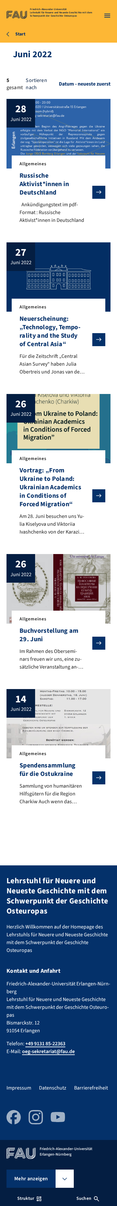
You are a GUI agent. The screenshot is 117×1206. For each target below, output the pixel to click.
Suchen (83, 1198)
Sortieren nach (36, 84)
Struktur (25, 1198)
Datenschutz (52, 1087)
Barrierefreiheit (91, 1087)
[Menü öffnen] (107, 15)
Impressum (18, 1087)
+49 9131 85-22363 (45, 1043)
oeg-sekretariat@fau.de (48, 1051)
